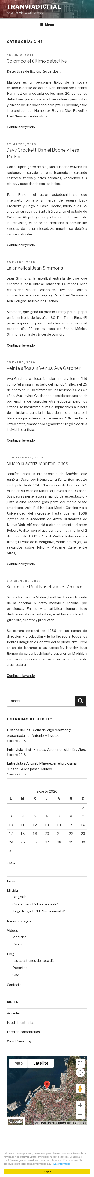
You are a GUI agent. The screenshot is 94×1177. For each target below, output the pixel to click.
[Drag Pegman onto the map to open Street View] (80, 1088)
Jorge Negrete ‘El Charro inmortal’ (38, 911)
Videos (12, 931)
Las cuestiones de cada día (33, 961)
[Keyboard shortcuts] (36, 1123)
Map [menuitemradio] (18, 1063)
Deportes (19, 968)
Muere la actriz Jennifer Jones (37, 463)
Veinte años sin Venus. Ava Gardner (43, 368)
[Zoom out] (80, 1114)
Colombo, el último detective (36, 61)
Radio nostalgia (19, 921)
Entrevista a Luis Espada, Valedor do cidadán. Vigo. (46, 750)
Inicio (11, 881)
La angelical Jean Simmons (34, 268)
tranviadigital (34, 6)
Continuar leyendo (21, 127)
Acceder (13, 1013)
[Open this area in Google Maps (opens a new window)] (15, 1122)
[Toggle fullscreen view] (80, 1063)
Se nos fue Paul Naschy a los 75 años (44, 587)
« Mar (11, 863)
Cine (15, 975)
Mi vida (12, 890)
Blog (10, 954)
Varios (17, 944)
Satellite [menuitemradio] (40, 1063)
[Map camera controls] (80, 1072)
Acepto (47, 1171)
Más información (61, 1163)
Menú (49, 25)
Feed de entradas (20, 1023)
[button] (47, 1085)
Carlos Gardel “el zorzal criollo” (35, 904)
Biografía (19, 897)
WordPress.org (19, 1041)
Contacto (14, 985)
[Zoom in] (80, 1105)
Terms (82, 1123)
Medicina (19, 937)
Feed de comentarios (23, 1032)
